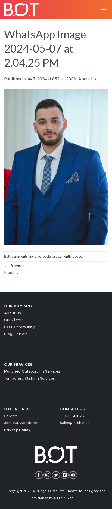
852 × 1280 (62, 78)
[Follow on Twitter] (56, 475)
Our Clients (14, 320)
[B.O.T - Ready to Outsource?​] (23, 9)
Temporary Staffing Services (29, 378)
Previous (15, 265)
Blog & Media (15, 334)
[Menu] (103, 9)
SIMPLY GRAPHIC (67, 497)
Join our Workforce (21, 423)
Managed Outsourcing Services (32, 371)
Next (11, 272)
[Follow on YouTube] (73, 475)
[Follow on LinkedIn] (65, 475)
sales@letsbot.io (75, 423)
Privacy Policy (17, 430)
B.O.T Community (19, 327)
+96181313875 (72, 416)
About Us (87, 78)
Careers (11, 416)
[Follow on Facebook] (39, 475)
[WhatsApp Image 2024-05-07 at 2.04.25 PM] (56, 166)
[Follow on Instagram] (47, 475)
